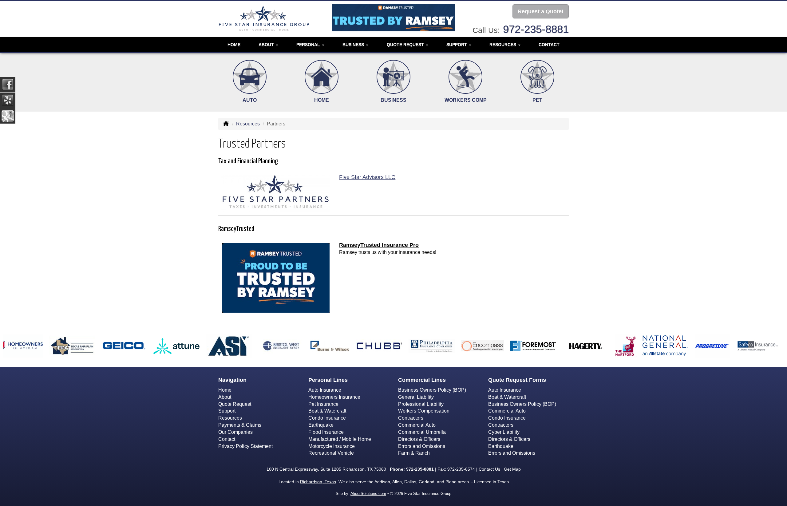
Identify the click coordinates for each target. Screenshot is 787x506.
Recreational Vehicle (331, 453)
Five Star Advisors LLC (367, 177)
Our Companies (235, 432)
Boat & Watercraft (327, 410)
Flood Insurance (326, 432)
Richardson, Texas (318, 481)
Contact (549, 44)
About (224, 397)
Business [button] (353, 44)
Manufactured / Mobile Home (339, 439)
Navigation (232, 380)
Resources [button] (503, 44)
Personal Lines (328, 380)
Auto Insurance (324, 390)
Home (233, 44)
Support (226, 410)
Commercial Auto (417, 425)
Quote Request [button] (406, 44)
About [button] (267, 44)
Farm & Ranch (414, 453)
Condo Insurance (327, 418)
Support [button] (457, 44)
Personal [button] (308, 44)
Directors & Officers (419, 439)
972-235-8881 (536, 29)
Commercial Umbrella (422, 432)
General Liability (416, 397)
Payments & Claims (239, 425)
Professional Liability (421, 404)
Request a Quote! (541, 11)
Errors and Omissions (421, 446)
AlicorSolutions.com (368, 493)
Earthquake (321, 425)
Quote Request (234, 404)
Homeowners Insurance (334, 397)
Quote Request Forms (517, 380)
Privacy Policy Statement (245, 446)
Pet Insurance (323, 404)
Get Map (512, 469)
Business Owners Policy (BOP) (432, 390)
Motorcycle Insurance (331, 446)
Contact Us (489, 469)
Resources (248, 123)
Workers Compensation (423, 410)
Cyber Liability (504, 432)
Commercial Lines (422, 380)
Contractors (410, 418)
